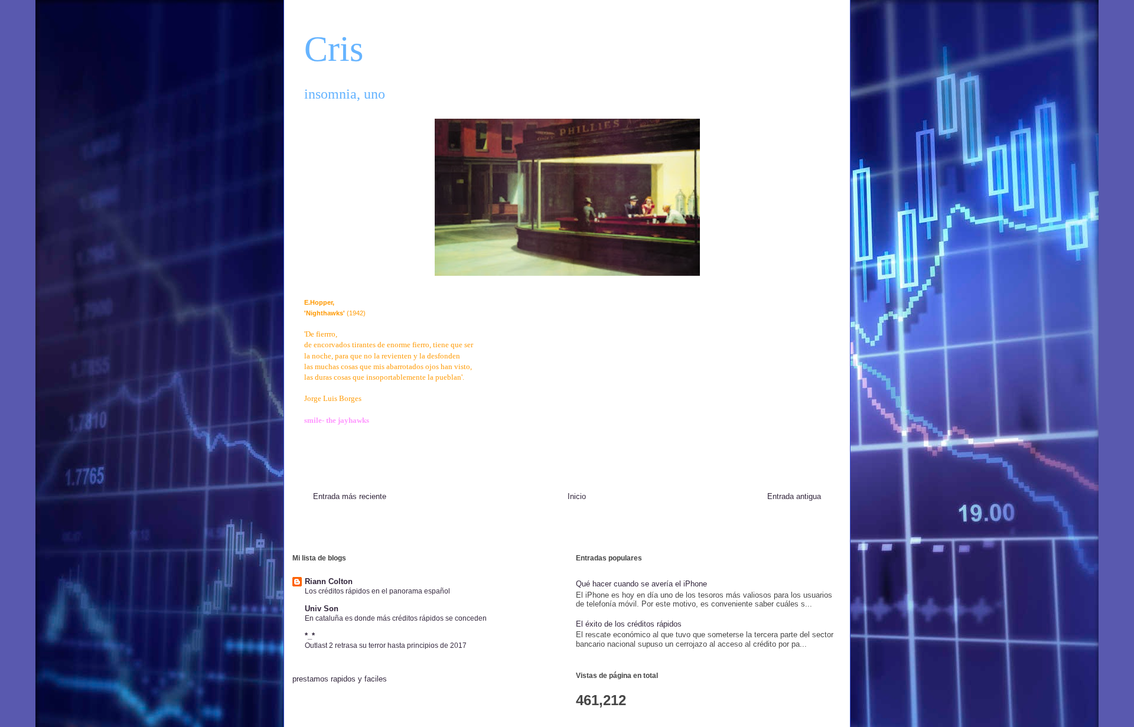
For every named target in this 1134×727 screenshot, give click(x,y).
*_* (310, 635)
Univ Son (321, 608)
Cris (333, 49)
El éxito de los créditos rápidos (629, 624)
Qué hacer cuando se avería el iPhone (641, 583)
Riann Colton (329, 581)
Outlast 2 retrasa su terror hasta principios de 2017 (386, 645)
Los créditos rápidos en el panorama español (377, 591)
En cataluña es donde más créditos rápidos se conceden (396, 618)
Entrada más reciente (349, 496)
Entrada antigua (794, 496)
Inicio (577, 496)
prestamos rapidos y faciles (339, 678)
